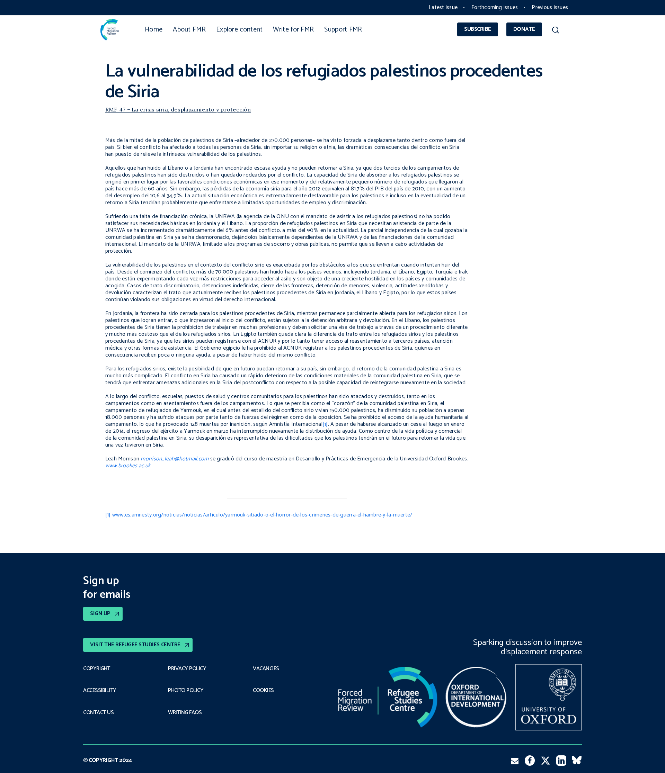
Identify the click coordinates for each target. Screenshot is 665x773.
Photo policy (185, 690)
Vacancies (266, 669)
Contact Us (98, 713)
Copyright (96, 669)
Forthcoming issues (494, 7)
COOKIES (263, 690)
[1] (325, 424)
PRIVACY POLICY (187, 669)
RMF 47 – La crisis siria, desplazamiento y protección (178, 109)
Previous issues (550, 7)
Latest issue (443, 7)
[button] (555, 31)
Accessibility (99, 690)
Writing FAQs (185, 713)
